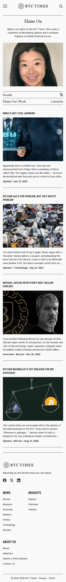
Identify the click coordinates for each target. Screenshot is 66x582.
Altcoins (7, 530)
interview (8, 354)
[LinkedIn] (18, 480)
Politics (6, 520)
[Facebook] (4, 480)
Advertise (8, 553)
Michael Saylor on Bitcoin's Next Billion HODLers (28, 284)
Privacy (42, 578)
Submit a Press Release (15, 558)
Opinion (7, 181)
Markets (7, 514)
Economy (8, 509)
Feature (32, 509)
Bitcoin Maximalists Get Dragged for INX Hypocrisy (28, 371)
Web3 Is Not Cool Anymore (19, 113)
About (6, 548)
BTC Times (31, 578)
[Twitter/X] (61, 94)
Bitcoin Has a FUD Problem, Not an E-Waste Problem (29, 198)
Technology (21, 268)
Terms (51, 578)
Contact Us (9, 564)
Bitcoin (20, 354)
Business (7, 504)
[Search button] (61, 6)
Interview (33, 504)
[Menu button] (5, 6)
